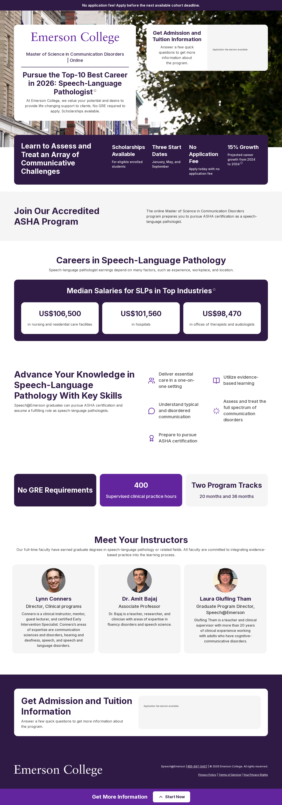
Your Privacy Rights (255, 774)
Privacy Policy (207, 774)
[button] (171, 796)
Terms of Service (230, 774)
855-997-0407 (197, 766)
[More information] (95, 90)
